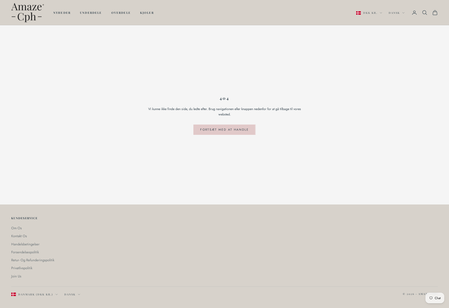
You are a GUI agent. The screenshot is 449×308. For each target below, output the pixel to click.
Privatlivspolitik (21, 268)
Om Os (16, 228)
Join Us (16, 276)
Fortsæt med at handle (224, 129)
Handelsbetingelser (25, 244)
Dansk (394, 12)
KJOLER (147, 12)
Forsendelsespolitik (25, 252)
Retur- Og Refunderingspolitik (32, 260)
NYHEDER (62, 12)
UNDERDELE (91, 12)
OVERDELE (121, 12)
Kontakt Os (19, 236)
